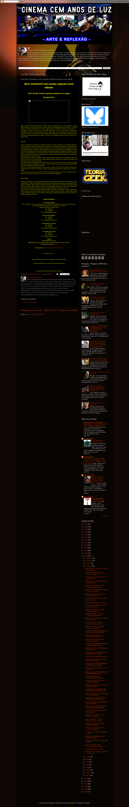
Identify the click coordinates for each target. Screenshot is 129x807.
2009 (85, 789)
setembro (88, 566)
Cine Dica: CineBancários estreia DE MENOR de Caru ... (96, 685)
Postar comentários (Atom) (34, 314)
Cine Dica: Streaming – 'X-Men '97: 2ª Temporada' (98, 298)
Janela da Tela (89, 438)
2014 (85, 556)
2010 (85, 786)
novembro (88, 560)
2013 (85, 778)
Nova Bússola (88, 496)
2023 (85, 532)
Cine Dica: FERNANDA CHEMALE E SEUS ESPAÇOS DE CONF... (96, 631)
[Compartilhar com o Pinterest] (69, 274)
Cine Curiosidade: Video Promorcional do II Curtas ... (95, 745)
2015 (85, 553)
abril (87, 767)
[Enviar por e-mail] (61, 274)
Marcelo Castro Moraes (38, 48)
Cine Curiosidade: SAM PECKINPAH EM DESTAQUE (96, 702)
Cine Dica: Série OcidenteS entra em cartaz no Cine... (95, 606)
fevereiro (88, 772)
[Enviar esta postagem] (57, 274)
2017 (85, 548)
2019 (85, 542)
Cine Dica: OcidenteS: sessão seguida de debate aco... (94, 586)
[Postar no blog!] (63, 274)
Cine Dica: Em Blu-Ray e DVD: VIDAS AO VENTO (95, 724)
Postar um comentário (30, 302)
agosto (87, 756)
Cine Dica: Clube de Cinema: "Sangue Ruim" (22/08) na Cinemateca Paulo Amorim (97, 388)
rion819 (72, 803)
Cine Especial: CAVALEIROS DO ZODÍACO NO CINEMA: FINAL (95, 690)
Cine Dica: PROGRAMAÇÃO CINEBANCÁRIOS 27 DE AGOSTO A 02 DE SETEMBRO (99, 328)
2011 (85, 784)
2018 (85, 545)
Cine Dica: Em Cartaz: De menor (95, 602)
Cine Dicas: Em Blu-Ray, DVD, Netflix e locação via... (94, 610)
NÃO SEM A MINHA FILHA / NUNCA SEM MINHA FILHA (98, 500)
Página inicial (49, 310)
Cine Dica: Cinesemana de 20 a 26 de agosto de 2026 (98, 359)
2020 (85, 540)
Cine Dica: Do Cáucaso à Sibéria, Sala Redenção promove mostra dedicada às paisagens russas (98, 344)
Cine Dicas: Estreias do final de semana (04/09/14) (95, 728)
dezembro (88, 558)
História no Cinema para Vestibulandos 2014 (54, 247)
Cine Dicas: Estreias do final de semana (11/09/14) (95, 681)
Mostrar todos (105, 515)
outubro (88, 563)
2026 (85, 524)
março (87, 770)
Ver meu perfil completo (26, 63)
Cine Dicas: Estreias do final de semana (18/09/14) (95, 640)
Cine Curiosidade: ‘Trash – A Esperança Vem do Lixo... (94, 720)
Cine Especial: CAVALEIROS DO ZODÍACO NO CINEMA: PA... (95, 698)
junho (87, 762)
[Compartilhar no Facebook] (67, 274)
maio (87, 764)
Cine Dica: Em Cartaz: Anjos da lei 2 (96, 656)
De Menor (55, 244)
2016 (85, 550)
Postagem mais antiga (67, 310)
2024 (85, 529)
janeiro (87, 775)
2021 (85, 537)
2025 (85, 526)
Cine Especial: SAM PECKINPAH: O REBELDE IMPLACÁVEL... (96, 644)
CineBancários (89, 457)
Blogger (87, 803)
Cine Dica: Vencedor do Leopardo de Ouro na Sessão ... (96, 660)
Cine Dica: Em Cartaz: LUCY (94, 749)
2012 (85, 781)
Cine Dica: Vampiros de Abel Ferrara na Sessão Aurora (96, 694)
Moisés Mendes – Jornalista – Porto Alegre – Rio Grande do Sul (95, 423)
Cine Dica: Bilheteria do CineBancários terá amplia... (95, 677)
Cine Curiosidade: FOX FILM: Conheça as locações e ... (94, 614)
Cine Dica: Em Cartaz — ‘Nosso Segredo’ (97, 284)
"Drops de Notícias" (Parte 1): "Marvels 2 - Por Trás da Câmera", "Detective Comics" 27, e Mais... (99, 480)
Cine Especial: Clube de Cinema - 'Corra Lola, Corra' (99, 270)
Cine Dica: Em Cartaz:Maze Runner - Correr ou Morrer (96, 590)
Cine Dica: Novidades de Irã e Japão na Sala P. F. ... (94, 573)
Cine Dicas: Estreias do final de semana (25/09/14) (95, 594)
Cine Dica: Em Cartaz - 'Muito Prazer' (97, 313)
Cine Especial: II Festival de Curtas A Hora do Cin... (96, 569)
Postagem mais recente (31, 310)
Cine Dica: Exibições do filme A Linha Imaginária (95, 737)
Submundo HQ (89, 475)
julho (87, 759)
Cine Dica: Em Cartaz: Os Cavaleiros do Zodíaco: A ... (94, 636)
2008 (85, 792)
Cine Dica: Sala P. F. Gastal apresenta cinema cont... (93, 623)
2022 (85, 534)
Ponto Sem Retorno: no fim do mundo (98, 441)
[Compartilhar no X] (65, 274)
